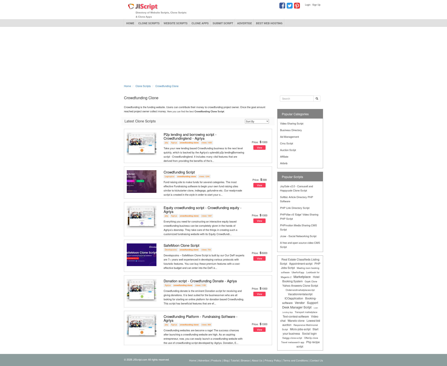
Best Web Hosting (269, 23)
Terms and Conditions (295, 360)
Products (216, 360)
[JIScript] (143, 5)
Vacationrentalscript (300, 294)
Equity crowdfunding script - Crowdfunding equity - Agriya (202, 209)
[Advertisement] (223, 54)
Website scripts (176, 23)
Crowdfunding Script (179, 172)
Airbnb (283, 163)
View (259, 147)
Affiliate (284, 156)
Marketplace (302, 276)
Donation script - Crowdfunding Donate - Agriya (200, 280)
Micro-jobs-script (300, 329)
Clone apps (200, 23)
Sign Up (316, 4)
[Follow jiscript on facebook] (282, 7)
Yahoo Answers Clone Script (300, 286)
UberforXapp (298, 272)
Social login (309, 333)
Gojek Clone (311, 281)
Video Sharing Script (291, 123)
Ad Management (289, 136)
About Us (257, 360)
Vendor (300, 302)
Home (130, 23)
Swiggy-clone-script (292, 337)
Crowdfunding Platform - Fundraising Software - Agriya (200, 318)
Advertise (244, 23)
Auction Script (288, 150)
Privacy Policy (273, 360)
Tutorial (235, 360)
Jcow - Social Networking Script (298, 236)
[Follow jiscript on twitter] (289, 7)
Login (307, 4)
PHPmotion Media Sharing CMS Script (298, 227)
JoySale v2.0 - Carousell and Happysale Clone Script (296, 188)
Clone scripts (149, 23)
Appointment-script (300, 264)
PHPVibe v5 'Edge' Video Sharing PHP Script (299, 216)
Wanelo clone (296, 321)
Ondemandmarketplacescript (300, 290)
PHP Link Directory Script (294, 208)
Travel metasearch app (292, 342)
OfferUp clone (311, 337)
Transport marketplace (306, 312)
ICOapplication (294, 298)
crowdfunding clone (189, 142)
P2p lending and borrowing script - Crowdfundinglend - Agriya (190, 136)
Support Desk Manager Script (300, 304)
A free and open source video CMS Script (300, 245)
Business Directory (291, 130)
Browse (245, 360)
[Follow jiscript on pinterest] (296, 7)
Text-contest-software (296, 316)
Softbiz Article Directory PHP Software (296, 199)
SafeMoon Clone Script (181, 245)
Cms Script (286, 143)
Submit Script (223, 23)
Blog (226, 360)
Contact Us (316, 360)
